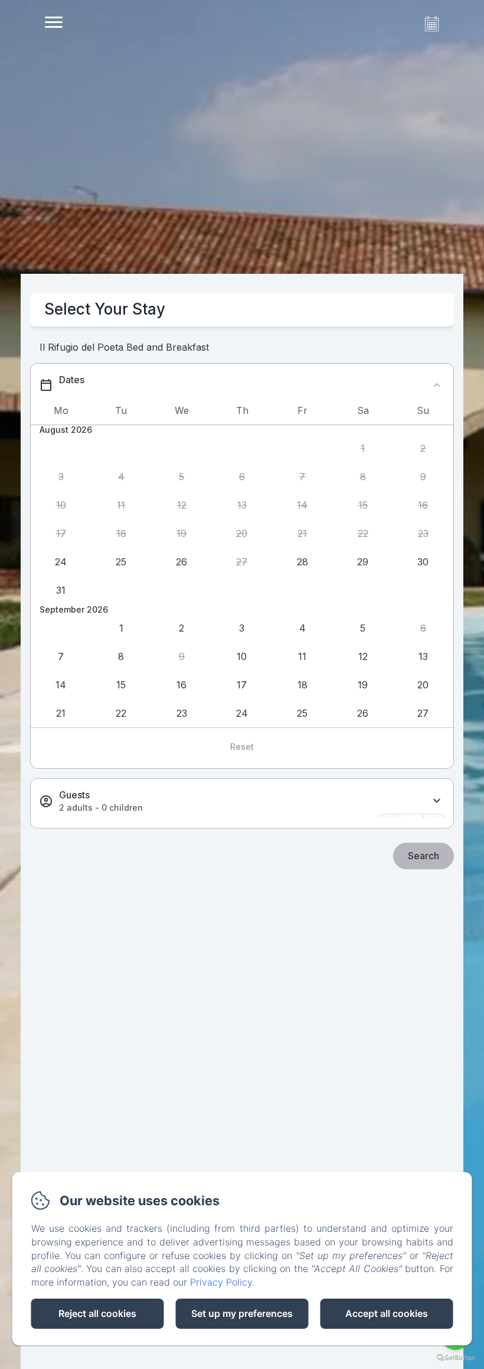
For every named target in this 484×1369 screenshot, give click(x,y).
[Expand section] (437, 801)
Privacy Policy (221, 1282)
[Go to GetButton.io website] (456, 1357)
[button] (362, 449)
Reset (242, 747)
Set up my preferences (242, 1313)
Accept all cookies (386, 1313)
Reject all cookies (97, 1313)
